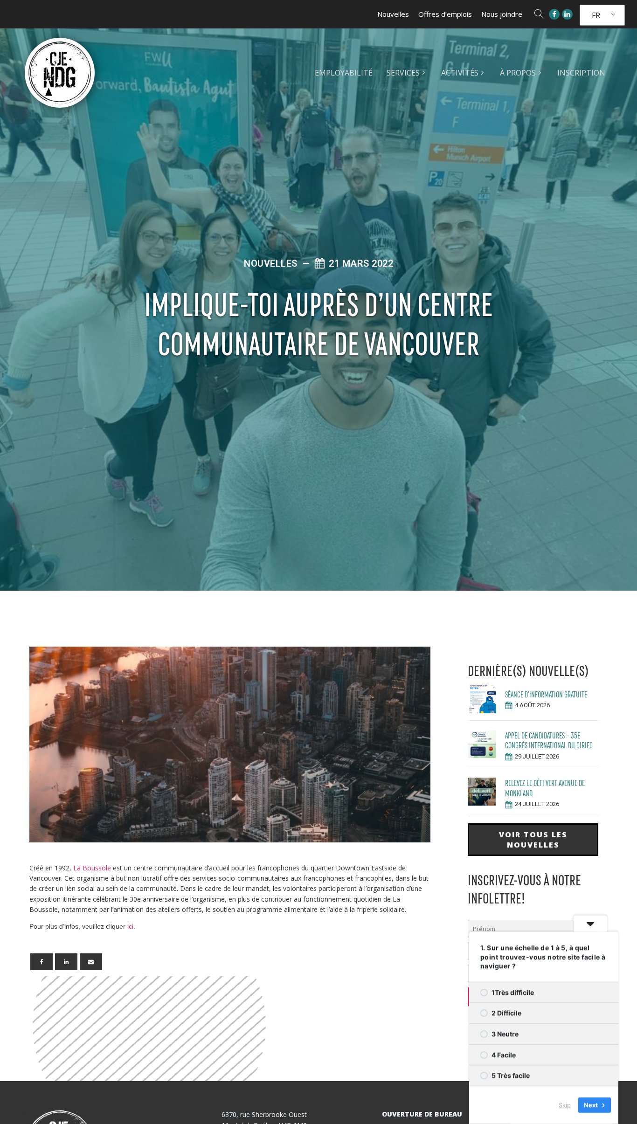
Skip (565, 1105)
